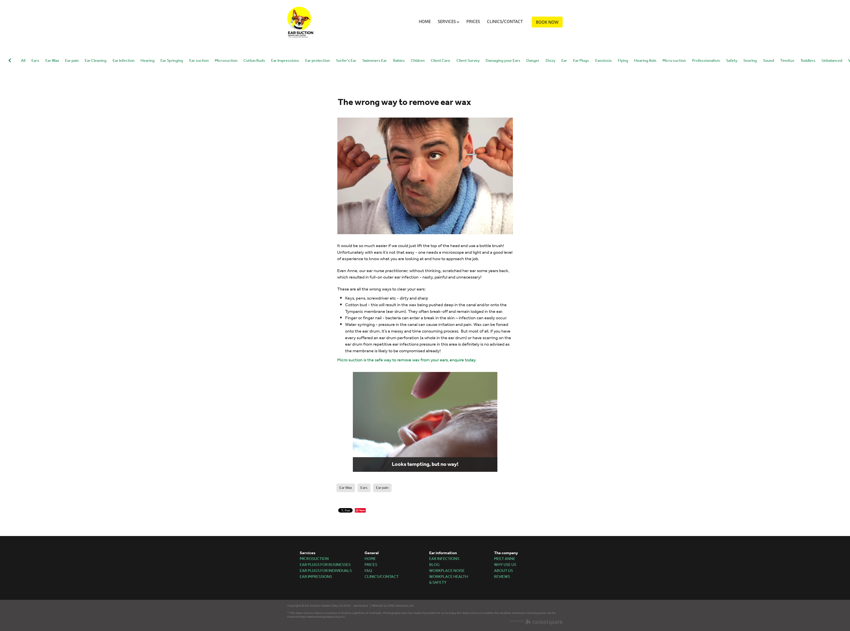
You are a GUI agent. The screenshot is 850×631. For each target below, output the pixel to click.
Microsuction (226, 61)
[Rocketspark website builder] (536, 623)
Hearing (148, 61)
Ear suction (199, 61)
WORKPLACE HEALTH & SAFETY (448, 579)
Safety (731, 61)
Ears (35, 61)
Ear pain (72, 61)
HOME (425, 21)
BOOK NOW (547, 22)
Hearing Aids (645, 61)
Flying (623, 61)
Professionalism (706, 61)
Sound (768, 61)
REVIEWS (502, 577)
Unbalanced (832, 61)
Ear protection (317, 61)
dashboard (360, 606)
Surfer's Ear (346, 61)
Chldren (418, 61)
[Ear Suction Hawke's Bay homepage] (314, 22)
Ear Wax (52, 61)
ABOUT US (503, 571)
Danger (532, 61)
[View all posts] (9, 61)
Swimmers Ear (374, 61)
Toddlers (807, 61)
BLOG (434, 565)
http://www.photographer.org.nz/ (322, 617)
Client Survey (468, 61)
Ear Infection (124, 61)
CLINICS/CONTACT (505, 21)
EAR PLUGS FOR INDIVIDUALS (326, 571)
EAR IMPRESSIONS (316, 577)
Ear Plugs (581, 61)
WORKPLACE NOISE (447, 571)
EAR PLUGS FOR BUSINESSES (325, 565)
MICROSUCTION (314, 559)
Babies (399, 61)
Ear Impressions (285, 61)
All (23, 60)
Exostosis (603, 61)
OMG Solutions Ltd (400, 606)
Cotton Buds (254, 61)
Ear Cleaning (95, 61)
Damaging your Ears (503, 61)
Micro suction (674, 61)
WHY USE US (505, 565)
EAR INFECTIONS (444, 559)
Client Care (440, 61)
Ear (564, 61)
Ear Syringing (171, 61)
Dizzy (550, 61)
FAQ (368, 571)
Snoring (750, 61)
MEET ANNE (504, 559)
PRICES (473, 21)
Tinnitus (787, 61)
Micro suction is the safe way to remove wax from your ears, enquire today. (406, 360)
